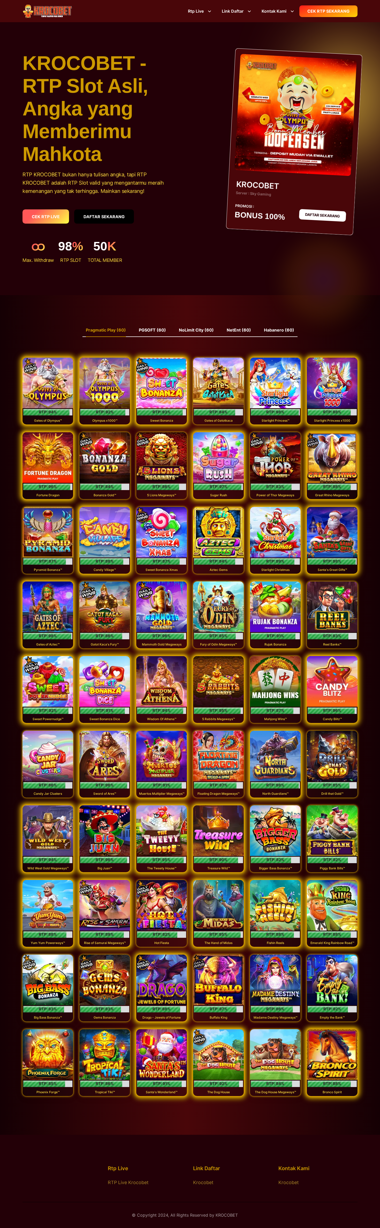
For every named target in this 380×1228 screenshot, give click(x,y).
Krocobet (203, 1182)
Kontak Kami (274, 11)
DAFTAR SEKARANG (104, 216)
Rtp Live (196, 11)
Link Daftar (233, 11)
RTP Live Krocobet (128, 1182)
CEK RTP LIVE (46, 216)
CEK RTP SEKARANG (328, 11)
